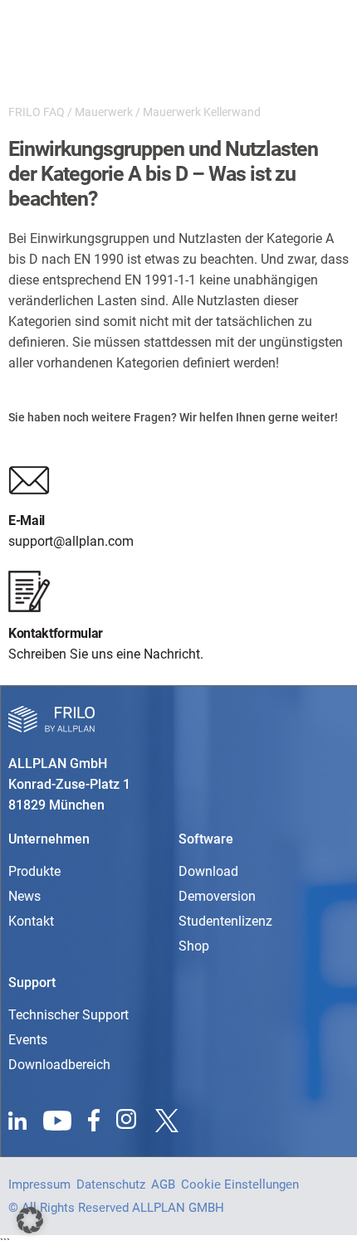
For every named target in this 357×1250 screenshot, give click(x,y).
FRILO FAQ (36, 112)
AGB (163, 1184)
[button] (30, 1220)
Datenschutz (110, 1184)
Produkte (34, 871)
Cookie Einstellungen (240, 1184)
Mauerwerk (104, 112)
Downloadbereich (59, 1064)
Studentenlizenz (225, 921)
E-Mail (26, 520)
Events (27, 1040)
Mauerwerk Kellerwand (202, 112)
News (24, 896)
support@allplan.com (71, 541)
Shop (193, 946)
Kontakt (31, 921)
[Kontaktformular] (29, 591)
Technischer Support (68, 1015)
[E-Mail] (29, 480)
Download (208, 871)
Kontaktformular (55, 633)
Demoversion (217, 896)
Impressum (39, 1184)
